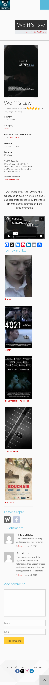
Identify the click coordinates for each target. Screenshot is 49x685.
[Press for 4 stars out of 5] (36, 108)
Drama (7, 128)
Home (27, 32)
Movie (33, 32)
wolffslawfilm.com (11, 179)
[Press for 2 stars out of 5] (30, 108)
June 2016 (14, 137)
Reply (20, 546)
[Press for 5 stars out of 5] (39, 108)
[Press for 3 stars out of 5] (33, 108)
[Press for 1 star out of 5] (27, 108)
